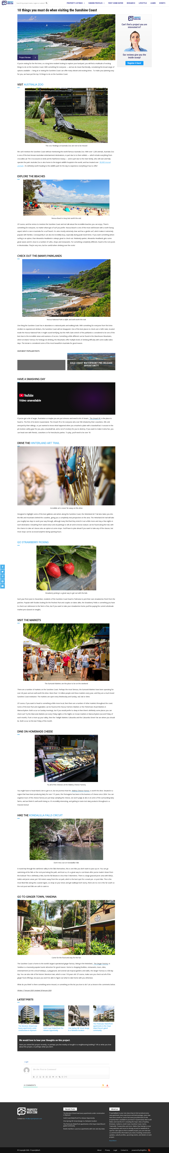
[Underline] (40, 1076)
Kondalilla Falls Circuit (46, 815)
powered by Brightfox (139, 1150)
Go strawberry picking (33, 542)
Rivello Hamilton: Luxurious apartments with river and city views (84, 1129)
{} (62, 1077)
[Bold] (33, 1076)
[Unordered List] (50, 1076)
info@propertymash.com (33, 1118)
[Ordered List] (46, 1076)
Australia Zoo (33, 84)
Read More (112, 1141)
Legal (115, 1150)
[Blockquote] (53, 1076)
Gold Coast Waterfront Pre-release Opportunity (79, 1118)
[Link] (59, 1076)
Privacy (107, 1150)
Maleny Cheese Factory (80, 791)
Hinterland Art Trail (45, 443)
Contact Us (124, 1150)
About (99, 1150)
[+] (65, 1077)
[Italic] (37, 1076)
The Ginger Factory (101, 963)
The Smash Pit (95, 418)
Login (26, 1062)
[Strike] (43, 1076)
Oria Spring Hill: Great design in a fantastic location (80, 1121)
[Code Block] (56, 1076)
